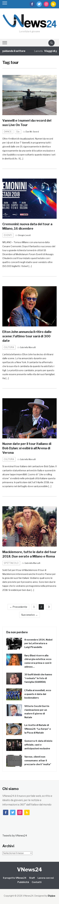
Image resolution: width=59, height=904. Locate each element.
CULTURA (9, 347)
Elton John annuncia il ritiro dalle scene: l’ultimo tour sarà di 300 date (27, 336)
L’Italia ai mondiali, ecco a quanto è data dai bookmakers (37, 694)
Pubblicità (23, 882)
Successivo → (29, 614)
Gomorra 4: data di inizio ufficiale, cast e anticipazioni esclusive (38, 745)
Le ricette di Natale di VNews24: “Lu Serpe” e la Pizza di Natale (37, 729)
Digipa (51, 895)
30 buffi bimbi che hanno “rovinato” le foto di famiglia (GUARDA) (38, 678)
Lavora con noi (46, 877)
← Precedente (18, 606)
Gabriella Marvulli (28, 347)
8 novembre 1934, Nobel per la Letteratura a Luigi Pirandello (38, 643)
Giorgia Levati (24, 235)
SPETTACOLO (11, 563)
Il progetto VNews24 (14, 877)
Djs (18, 131)
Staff (32, 877)
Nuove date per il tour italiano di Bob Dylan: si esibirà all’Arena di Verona (26, 448)
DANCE (8, 131)
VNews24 (29, 869)
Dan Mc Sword (32, 131)
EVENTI (8, 235)
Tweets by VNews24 (14, 835)
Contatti (37, 882)
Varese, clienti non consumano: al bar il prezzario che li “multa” (37, 760)
